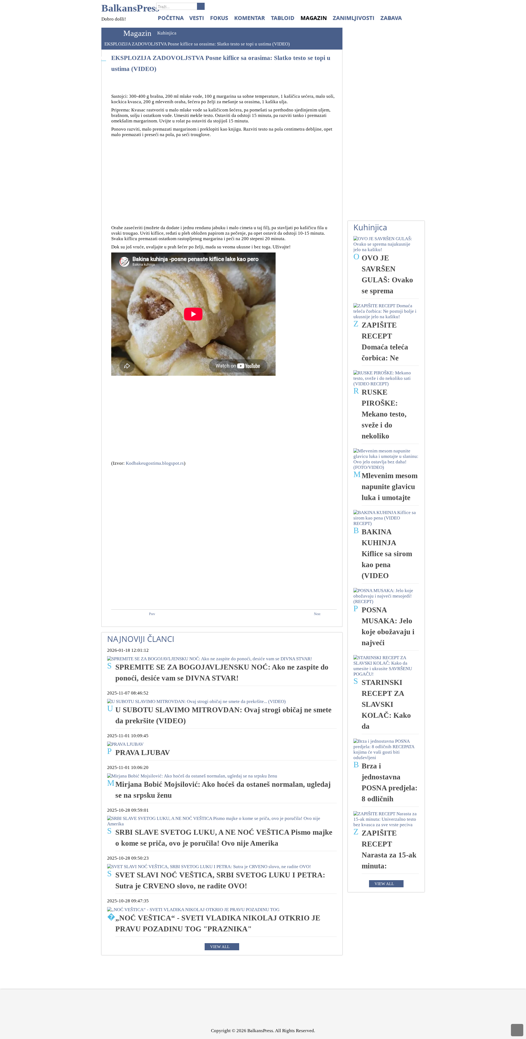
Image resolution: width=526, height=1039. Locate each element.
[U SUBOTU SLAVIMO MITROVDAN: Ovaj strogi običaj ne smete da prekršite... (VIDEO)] (196, 701)
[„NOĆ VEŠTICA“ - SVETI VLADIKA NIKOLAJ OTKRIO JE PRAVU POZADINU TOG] (193, 909)
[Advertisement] (224, 178)
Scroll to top (517, 1030)
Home (111, 33)
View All (220, 947)
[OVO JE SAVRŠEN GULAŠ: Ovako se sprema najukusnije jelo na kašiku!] (386, 243)
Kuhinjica (166, 33)
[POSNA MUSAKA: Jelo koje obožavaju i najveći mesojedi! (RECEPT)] (386, 595)
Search (201, 6)
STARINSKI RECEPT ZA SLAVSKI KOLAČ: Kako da (386, 704)
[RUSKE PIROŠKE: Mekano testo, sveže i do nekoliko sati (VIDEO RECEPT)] (386, 378)
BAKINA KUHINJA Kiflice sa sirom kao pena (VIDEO (387, 554)
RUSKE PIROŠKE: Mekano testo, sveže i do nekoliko (384, 414)
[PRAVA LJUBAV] (125, 744)
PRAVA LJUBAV (142, 752)
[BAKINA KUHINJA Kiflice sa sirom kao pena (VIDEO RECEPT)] (386, 517)
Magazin (137, 33)
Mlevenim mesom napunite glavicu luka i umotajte (390, 487)
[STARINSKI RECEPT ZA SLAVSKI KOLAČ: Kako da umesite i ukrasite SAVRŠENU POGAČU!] (386, 665)
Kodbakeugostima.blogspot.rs (155, 463)
